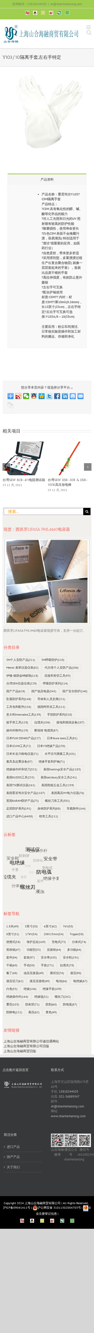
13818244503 (68, 1091)
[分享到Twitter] (49, 396)
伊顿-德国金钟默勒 (22, 675)
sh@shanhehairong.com (66, 4)
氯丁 (11, 973)
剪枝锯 (13, 949)
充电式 (59, 942)
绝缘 (30, 989)
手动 (29, 965)
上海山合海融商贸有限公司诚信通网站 (31, 1041)
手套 (47, 965)
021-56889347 (69, 1096)
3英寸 (31, 926)
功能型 (34, 949)
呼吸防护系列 (55, 683)
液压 (75, 973)
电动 (61, 981)
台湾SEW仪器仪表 (21, 683)
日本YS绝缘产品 (51, 746)
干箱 (11, 965)
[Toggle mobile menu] (88, 27)
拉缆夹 (42, 722)
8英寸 (12, 934)
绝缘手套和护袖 (52, 761)
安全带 (49, 957)
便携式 (13, 942)
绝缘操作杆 (17, 996)
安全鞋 (71, 957)
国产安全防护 (74, 691)
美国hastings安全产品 (62, 769)
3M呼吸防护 (52, 660)
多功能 (74, 949)
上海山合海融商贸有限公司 (43, 1203)
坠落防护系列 (18, 699)
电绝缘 (80, 981)
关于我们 (13, 1167)
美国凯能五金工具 (57, 785)
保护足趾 (36, 942)
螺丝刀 (62, 996)
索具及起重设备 (19, 761)
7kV (68, 926)
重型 (12, 1004)
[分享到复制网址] (11, 405)
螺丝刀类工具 (57, 801)
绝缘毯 (41, 996)
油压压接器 (34, 973)
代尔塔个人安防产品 (61, 667)
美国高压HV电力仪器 (67, 793)
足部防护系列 (18, 808)
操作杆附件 (17, 730)
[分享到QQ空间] (42, 396)
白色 (11, 989)
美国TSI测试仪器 (20, 785)
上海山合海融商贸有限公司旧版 (26, 1046)
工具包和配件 (18, 707)
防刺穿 (32, 1004)
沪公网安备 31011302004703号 (59, 1207)
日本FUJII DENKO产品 (23, 738)
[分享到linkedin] (65, 396)
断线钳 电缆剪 (46, 730)
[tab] (47, 179)
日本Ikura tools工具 (62, 738)
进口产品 (13, 1147)
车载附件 (76, 808)
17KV (31, 934)
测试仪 (57, 973)
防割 (51, 1004)
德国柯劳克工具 (51, 707)
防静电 (14, 1012)
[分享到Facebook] (57, 396)
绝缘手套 (52, 989)
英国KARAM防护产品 (22, 801)
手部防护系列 (59, 714)
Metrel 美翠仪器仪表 (22, 667)
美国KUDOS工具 (20, 777)
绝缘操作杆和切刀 (21, 769)
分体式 (79, 942)
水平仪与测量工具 (60, 754)
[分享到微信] (26, 396)
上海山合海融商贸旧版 (20, 1051)
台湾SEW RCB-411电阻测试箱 (24, 480)
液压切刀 (14, 981)
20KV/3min (53, 934)
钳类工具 (48, 816)
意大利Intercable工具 (23, 714)
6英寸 (50, 926)
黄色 (51, 1012)
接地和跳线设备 (70, 722)
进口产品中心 (19, 816)
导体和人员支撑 (51, 699)
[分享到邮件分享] (80, 396)
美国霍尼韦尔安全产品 (25, 793)
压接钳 (54, 949)
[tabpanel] (47, 266)
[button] (6, 467)
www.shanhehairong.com (68, 1116)
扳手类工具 (17, 722)
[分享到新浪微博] (18, 396)
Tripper (76, 934)
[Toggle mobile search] (88, 32)
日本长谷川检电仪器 (22, 754)
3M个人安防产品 (20, 660)
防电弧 (70, 1004)
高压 (33, 1012)
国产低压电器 (43, 691)
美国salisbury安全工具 (59, 777)
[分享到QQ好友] (34, 396)
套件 (11, 957)
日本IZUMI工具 (18, 746)
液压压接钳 (40, 981)
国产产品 (15, 691)
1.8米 (12, 926)
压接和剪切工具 (57, 675)
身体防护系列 (48, 808)
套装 (29, 957)
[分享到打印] (73, 396)
